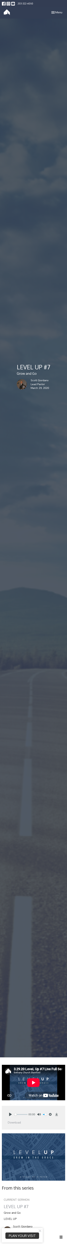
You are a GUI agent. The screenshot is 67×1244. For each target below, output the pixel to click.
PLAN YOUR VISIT (22, 1236)
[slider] (21, 1114)
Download (14, 1122)
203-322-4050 (25, 3)
